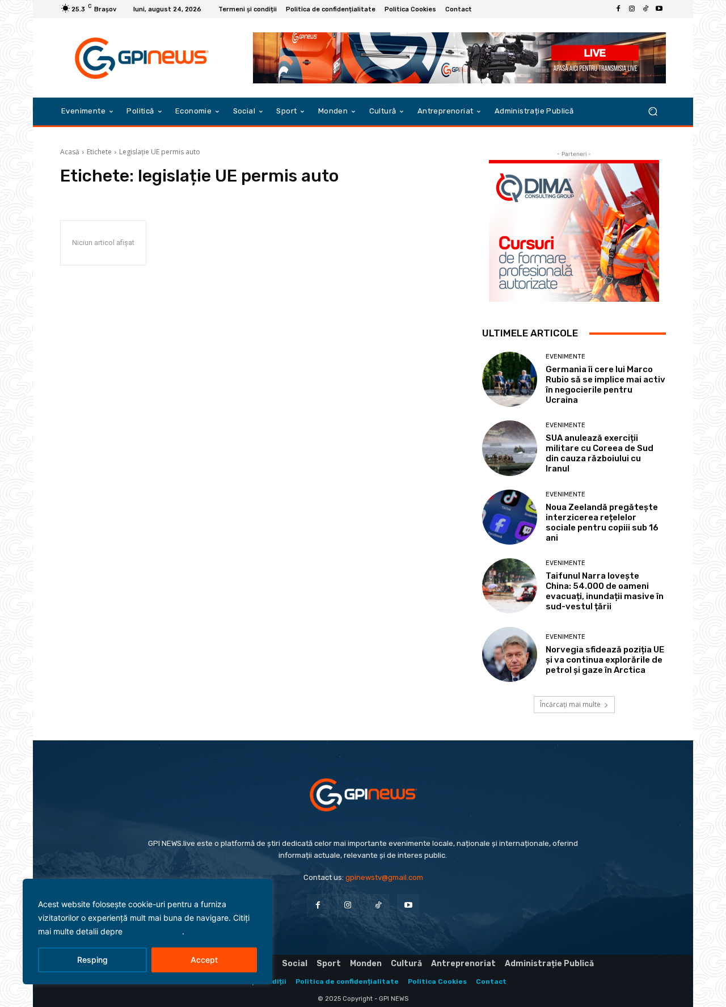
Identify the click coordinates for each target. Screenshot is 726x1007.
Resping (92, 959)
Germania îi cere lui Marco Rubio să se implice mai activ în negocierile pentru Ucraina (605, 384)
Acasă (69, 152)
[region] (147, 931)
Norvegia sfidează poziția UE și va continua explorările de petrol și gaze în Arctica (605, 659)
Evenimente (565, 356)
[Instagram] (632, 9)
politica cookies (153, 931)
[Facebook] (618, 9)
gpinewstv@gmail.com (384, 877)
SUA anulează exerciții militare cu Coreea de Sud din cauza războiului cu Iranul (599, 453)
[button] (652, 111)
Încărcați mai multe (570, 704)
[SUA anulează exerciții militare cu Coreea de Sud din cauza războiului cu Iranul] (509, 447)
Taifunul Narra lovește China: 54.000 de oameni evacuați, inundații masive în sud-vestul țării (605, 591)
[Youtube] (659, 9)
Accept (204, 959)
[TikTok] (645, 9)
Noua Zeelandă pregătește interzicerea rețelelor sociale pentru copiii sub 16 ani (602, 522)
